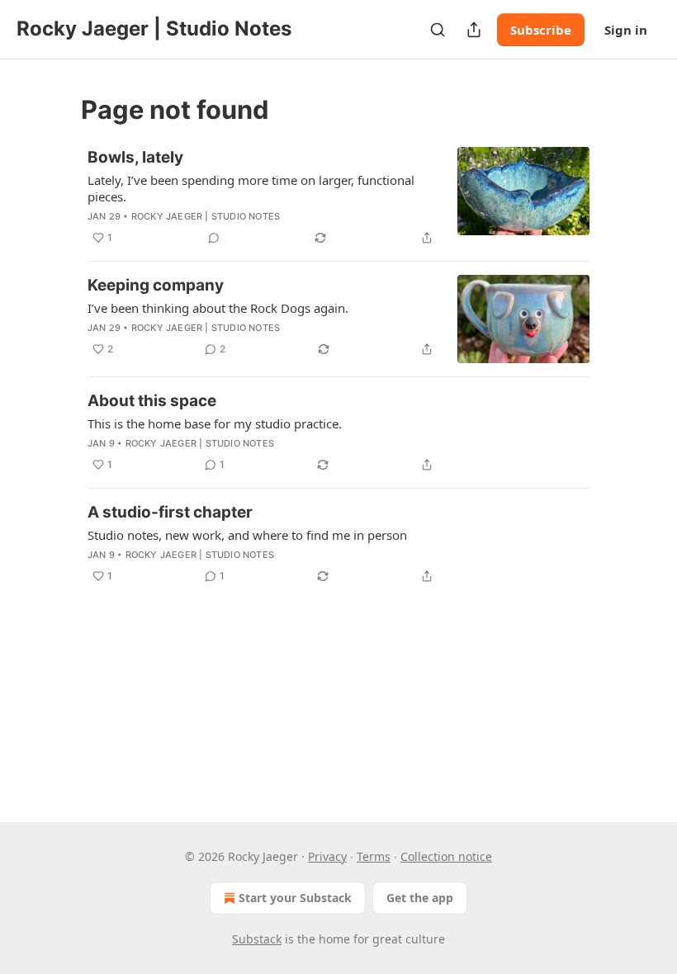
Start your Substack (295, 897)
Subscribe (540, 29)
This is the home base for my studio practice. (215, 423)
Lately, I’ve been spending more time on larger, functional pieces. (251, 188)
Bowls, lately (135, 157)
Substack (257, 939)
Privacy (327, 856)
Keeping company (156, 285)
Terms (374, 856)
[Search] (437, 29)
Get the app (419, 897)
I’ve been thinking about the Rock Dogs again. (218, 308)
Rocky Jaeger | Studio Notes (205, 216)
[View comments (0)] (214, 238)
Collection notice (446, 856)
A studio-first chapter (170, 512)
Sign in (625, 29)
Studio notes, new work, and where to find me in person (247, 535)
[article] (338, 197)
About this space (152, 400)
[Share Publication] (473, 29)
